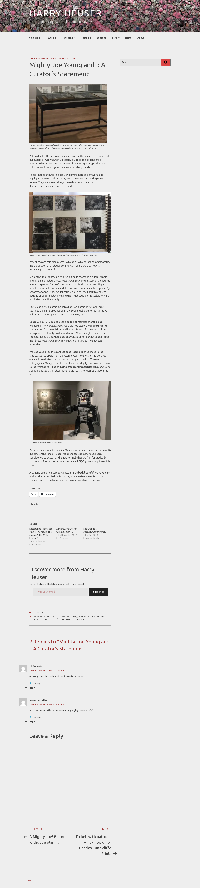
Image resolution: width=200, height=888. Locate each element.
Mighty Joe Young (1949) (62, 617)
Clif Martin (35, 666)
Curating (39, 612)
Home (128, 38)
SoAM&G (79, 619)
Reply (32, 688)
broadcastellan (38, 700)
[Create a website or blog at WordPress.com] (29, 881)
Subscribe (98, 591)
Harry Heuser (65, 13)
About (141, 38)
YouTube (101, 38)
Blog (114, 38)
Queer (83, 617)
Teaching (86, 38)
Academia (40, 617)
